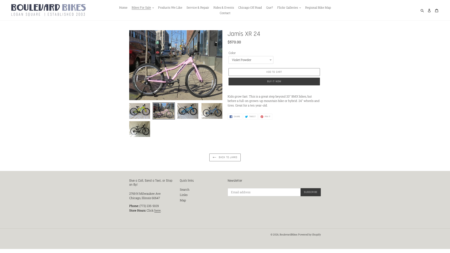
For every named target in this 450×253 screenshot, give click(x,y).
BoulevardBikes (288, 234)
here (157, 210)
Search (184, 189)
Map (183, 200)
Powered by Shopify (309, 234)
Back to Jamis (227, 157)
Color (232, 53)
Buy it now (274, 81)
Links (184, 195)
